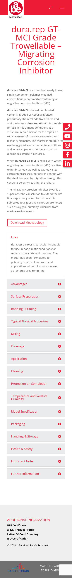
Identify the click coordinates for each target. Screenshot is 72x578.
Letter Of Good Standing (22, 534)
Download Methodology (27, 223)
